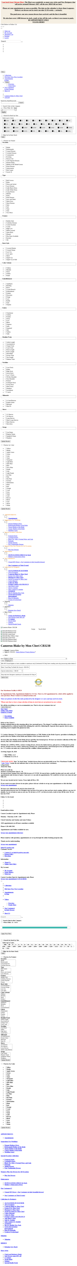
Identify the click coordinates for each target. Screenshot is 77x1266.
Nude (8, 494)
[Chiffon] (4, 1013)
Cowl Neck (9, 367)
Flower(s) (9, 295)
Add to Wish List (6, 707)
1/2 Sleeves (9, 414)
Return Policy (9, 854)
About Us (8, 862)
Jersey (8, 318)
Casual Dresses (10, 151)
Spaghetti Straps (11, 436)
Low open (9, 254)
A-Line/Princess (11, 400)
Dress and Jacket (11, 184)
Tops (7, 209)
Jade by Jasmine (13, 588)
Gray (7, 501)
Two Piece (9, 212)
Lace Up (9, 252)
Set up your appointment (9, 785)
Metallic (8, 270)
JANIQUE (11, 591)
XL (61, 131)
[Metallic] (3, 996)
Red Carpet (9, 170)
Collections (8, 885)
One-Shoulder (10, 379)
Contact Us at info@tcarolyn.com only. (17, 852)
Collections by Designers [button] (8, 1199)
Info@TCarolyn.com (7, 847)
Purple (8, 469)
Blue (7, 465)
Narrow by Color (9, 445)
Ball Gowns (10, 180)
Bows (8, 287)
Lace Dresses (10, 186)
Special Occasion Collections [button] (10, 1156)
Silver (8, 503)
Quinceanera (10, 168)
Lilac (7, 471)
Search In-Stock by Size (11, 115)
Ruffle (8, 301)
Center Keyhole (11, 225)
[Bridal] (8, 960)
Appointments (12, 518)
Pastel (8, 275)
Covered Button (11, 248)
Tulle (7, 334)
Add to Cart (5, 677)
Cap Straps (9, 432)
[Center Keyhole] (6, 980)
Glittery (8, 268)
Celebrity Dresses (11, 223)
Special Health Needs (14, 624)
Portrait (8, 381)
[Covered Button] (6, 986)
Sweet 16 (9, 172)
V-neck (8, 392)
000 (7, 121)
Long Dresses (10, 192)
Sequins (8, 304)
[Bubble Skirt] (6, 977)
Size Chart (4, 709)
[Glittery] (3, 994)
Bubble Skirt (10, 221)
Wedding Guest (12, 530)
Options (10, 622)
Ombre (8, 273)
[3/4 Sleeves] (6, 1046)
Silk (7, 330)
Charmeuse (9, 313)
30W (7, 131)
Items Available (9, 717)
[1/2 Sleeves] (6, 1045)
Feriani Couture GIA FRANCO (18, 584)
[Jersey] (4, 1016)
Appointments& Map (9, 893)
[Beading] (5, 1004)
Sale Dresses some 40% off (16, 617)
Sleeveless (9, 424)
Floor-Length (10, 350)
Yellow (8, 448)
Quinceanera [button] (5, 1179)
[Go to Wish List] (3, 26)
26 (44, 124)
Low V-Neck (10, 375)
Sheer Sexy (9, 201)
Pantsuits (11, 541)
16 (7, 124)
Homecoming (10, 162)
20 (22, 124)
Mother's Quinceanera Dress (16, 556)
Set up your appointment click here (12, 833)
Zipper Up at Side (11, 259)
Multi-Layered (10, 230)
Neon (8, 272)
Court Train (9, 348)
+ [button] (5, 603)
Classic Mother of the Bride (16, 529)
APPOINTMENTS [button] (7, 1134)
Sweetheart (9, 390)
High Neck (9, 371)
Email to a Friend (6, 712)
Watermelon (10, 482)
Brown (8, 498)
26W (61, 128)
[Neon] (3, 997)
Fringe (8, 297)
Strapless (9, 388)
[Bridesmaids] (8, 962)
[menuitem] (40, 31)
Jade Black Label (13, 586)
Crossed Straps (10, 250)
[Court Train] (5, 1024)
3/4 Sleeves (9, 416)
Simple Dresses (12, 542)
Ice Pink (8, 475)
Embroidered (10, 291)
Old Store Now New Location (14, 889)
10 (54, 121)
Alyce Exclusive (13, 572)
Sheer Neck (9, 386)
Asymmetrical (10, 344)
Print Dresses (10, 197)
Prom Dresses (10, 166)
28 (51, 124)
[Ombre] (3, 999)
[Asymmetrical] (5, 1021)
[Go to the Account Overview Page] (1, 28)
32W (16, 131)
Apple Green (10, 452)
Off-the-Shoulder (11, 377)
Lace (7, 299)
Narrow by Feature (9, 140)
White (8, 505)
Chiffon (8, 315)
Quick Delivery (30, 652)
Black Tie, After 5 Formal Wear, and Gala (20, 539)
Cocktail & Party (13, 537)
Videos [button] (7, 899)
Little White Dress (11, 190)
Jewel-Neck (9, 373)
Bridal (8, 147)
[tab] (40, 516)
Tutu (7, 211)
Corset (8, 226)
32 (66, 124)
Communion (10, 155)
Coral (8, 490)
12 (62, 121)
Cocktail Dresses (11, 153)
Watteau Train (10, 359)
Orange (8, 488)
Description (8, 716)
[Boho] (6, 970)
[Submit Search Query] (22, 917)
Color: (3, 660)
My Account (8, 33)
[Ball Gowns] (6, 969)
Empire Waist (10, 402)
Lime (8, 456)
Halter (8, 369)
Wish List (7, 31)
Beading (8, 285)
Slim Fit (8, 406)
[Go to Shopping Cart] (1, 26)
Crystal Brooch (10, 289)
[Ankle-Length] (5, 1019)
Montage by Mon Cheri (15, 577)
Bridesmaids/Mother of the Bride (18, 525)
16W (16, 128)
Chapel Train (10, 346)
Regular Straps (10, 434)
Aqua (8, 458)
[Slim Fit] (5, 1041)
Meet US (7, 913)
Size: (2, 659)
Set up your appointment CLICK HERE (14, 879)
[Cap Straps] (5, 1053)
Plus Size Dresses (13, 549)
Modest (8, 193)
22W (43, 128)
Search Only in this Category (11, 106)
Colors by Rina (13, 582)
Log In (7, 38)
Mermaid (9, 404)
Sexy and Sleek (11, 199)
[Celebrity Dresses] (6, 979)
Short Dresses (10, 203)
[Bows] (5, 1006)
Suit (7, 207)
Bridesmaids (10, 149)
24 (36, 124)
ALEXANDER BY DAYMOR (18, 571)
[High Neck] (5, 1031)
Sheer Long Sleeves (12, 420)
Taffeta (8, 332)
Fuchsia (8, 481)
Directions (8, 856)
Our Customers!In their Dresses (10, 909)
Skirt (7, 205)
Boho (8, 182)
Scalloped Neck (11, 382)
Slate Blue (9, 463)
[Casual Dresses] (8, 964)
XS (34, 131)
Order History (9, 872)
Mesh (8, 322)
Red (7, 486)
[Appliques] (5, 1003)
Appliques (9, 284)
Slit (7, 240)
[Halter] (5, 1029)
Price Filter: (7, 108)
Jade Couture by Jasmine (15, 589)
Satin (7, 326)
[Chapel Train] (5, 1023)
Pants (8, 195)
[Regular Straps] (5, 1055)
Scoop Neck (10, 384)
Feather (8, 293)
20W (34, 128)
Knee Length (10, 351)
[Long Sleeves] (6, 1048)
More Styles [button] (8, 612)
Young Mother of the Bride (16, 527)
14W (7, 128)
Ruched (8, 238)
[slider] (68, 927)
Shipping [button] (7, 601)
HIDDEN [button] (7, 607)
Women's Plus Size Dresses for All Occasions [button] (15, 1172)
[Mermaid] (5, 1040)
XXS (25, 131)
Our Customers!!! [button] (6, 1188)
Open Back (9, 232)
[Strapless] (5, 1058)
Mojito (8, 450)
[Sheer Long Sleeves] (6, 1050)
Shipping (11, 605)
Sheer (8, 256)
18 (14, 124)
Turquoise (9, 460)
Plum (8, 484)
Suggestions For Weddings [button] (9, 1141)
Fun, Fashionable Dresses (15, 544)
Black (8, 499)
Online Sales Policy (7, 710)
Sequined (9, 328)
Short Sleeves (10, 422)
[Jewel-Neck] (5, 1033)
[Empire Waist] (5, 1038)
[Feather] (4, 1014)
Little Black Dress (11, 188)
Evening (8, 157)
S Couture (11, 619)
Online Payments (38, 685)
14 (69, 121)
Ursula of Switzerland (14, 600)
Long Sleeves (10, 418)
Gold (7, 496)
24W (52, 128)
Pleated (8, 234)
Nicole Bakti (12, 621)
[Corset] (6, 982)
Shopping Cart (9, 34)
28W (70, 128)
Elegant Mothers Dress (15, 523)
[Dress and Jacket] (6, 972)
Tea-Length (9, 357)
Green (8, 454)
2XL (69, 131)
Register (7, 36)
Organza (8, 324)
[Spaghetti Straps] (5, 1056)
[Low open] (6, 990)
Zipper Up (9, 257)
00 (15, 121)
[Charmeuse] (4, 1011)
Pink (7, 477)
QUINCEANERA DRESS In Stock (19, 555)
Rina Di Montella (13, 598)
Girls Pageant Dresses (12, 160)
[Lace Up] (6, 989)
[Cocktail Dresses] (8, 965)
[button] (8, 75)
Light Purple (10, 473)
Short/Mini (9, 353)
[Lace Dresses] (6, 974)
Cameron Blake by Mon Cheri (18, 574)
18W (25, 128)
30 (58, 124)
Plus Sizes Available (12, 236)
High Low (9, 228)
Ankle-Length (10, 342)
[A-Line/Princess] (5, 1036)
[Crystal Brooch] (5, 1007)
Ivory (8, 492)
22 (29, 124)
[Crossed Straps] (6, 987)
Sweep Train (10, 355)
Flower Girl (9, 159)
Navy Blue (9, 467)
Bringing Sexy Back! (14, 610)
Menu (3, 72)
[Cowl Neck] (5, 1028)
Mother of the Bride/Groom (14, 164)
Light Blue (9, 462)
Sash (7, 303)
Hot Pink (9, 479)
